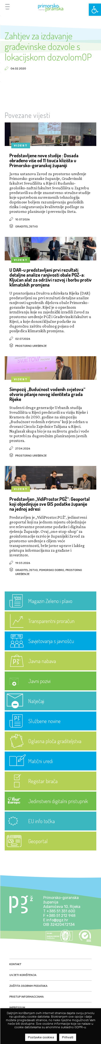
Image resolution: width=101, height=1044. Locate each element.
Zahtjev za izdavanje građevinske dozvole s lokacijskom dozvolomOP (48, 46)
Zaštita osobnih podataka (28, 985)
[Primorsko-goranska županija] (50, 8)
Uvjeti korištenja (22, 975)
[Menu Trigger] (7, 6)
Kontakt (15, 964)
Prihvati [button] (67, 1037)
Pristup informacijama (26, 996)
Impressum (17, 1007)
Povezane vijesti (27, 115)
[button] (95, 10)
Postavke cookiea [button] (41, 1037)
